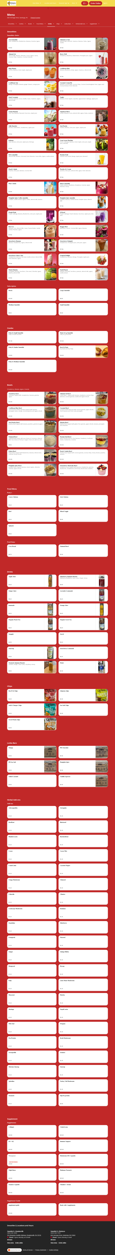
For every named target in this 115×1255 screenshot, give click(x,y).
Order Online (96, 3)
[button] (37, 3)
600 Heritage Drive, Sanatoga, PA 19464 (63, 1235)
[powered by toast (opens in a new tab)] (14, 1250)
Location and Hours (50, 3)
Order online (19, 1243)
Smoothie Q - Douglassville (15, 1231)
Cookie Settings (53, 1250)
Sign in (105, 3)
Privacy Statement (40, 1250)
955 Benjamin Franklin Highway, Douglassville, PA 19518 (24, 1235)
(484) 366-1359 (55, 1233)
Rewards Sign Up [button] (64, 3)
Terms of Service (28, 1250)
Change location (35, 18)
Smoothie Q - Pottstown (58, 1231)
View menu (10, 1243)
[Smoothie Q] (11, 3)
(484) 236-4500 (12, 1233)
